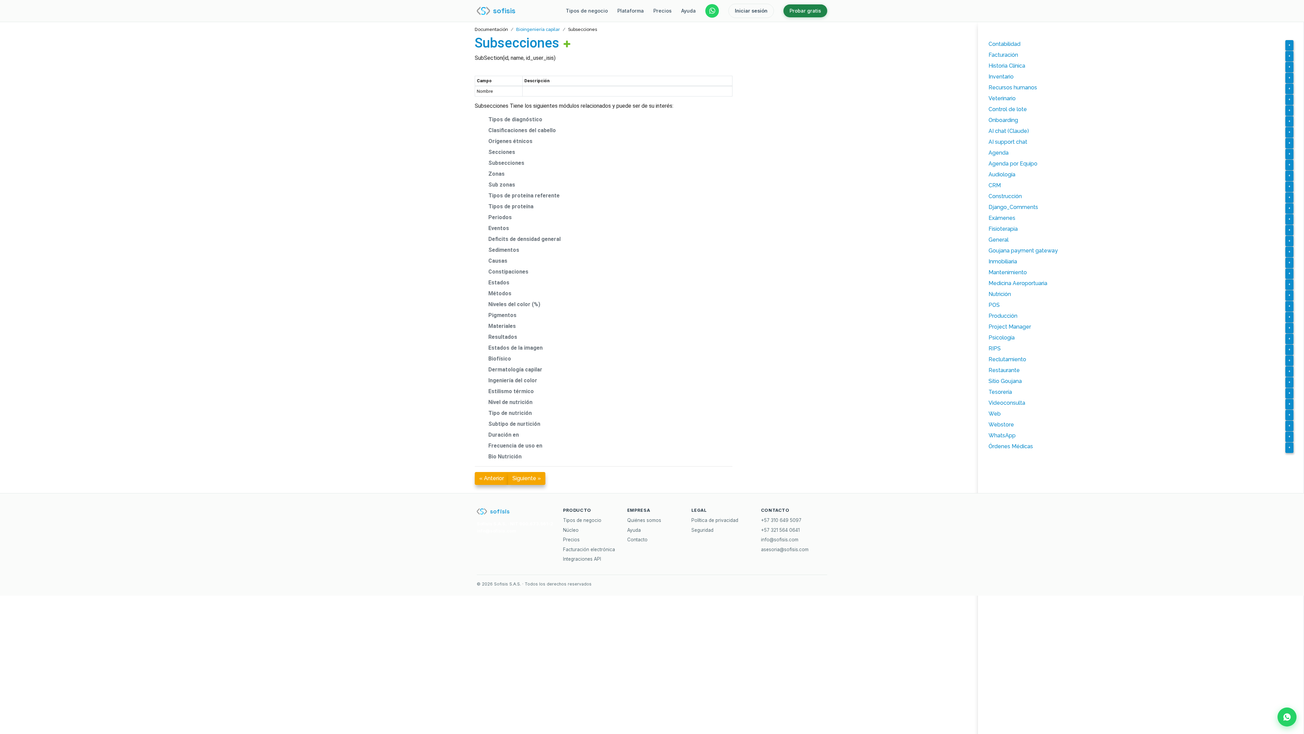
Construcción (1005, 196)
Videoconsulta (1007, 403)
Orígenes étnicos (510, 141)
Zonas (496, 174)
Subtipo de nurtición (514, 424)
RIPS (995, 348)
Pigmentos (502, 315)
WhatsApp (1002, 435)
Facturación (1003, 55)
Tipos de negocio (587, 11)
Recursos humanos (1013, 87)
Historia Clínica (1007, 66)
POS (994, 305)
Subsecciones (517, 43)
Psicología (1002, 337)
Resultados (502, 337)
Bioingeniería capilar (538, 29)
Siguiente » (526, 478)
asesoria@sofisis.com (785, 549)
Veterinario (1002, 98)
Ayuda (688, 11)
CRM (995, 185)
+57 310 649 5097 (781, 520)
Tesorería (1000, 392)
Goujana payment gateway (1023, 250)
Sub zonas (501, 184)
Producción (1003, 316)
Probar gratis (805, 11)
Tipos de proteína (510, 206)
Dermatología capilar (515, 369)
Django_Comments (1013, 207)
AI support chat (1008, 142)
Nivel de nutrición (510, 402)
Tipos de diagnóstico (515, 119)
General (999, 240)
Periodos (500, 217)
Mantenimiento (1008, 272)
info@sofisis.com (779, 539)
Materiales (502, 326)
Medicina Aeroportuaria (1018, 283)
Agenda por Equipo (1013, 163)
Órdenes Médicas (1011, 446)
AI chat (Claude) (1009, 131)
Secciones (501, 152)
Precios (662, 11)
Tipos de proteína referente (524, 195)
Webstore (1001, 424)
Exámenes (1002, 218)
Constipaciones (508, 271)
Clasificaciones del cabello (522, 130)
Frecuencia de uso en (515, 445)
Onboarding (1003, 120)
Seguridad (702, 530)
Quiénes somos (644, 520)
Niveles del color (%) (514, 304)
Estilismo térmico (511, 391)
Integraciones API (582, 559)
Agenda (999, 153)
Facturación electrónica (589, 549)
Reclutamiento (1007, 359)
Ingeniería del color (512, 380)
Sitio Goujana (1005, 381)
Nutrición (1000, 294)
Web (995, 413)
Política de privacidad (714, 520)
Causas (497, 261)
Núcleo (571, 530)
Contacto (637, 539)
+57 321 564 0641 (780, 530)
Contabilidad (1004, 44)
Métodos (499, 293)
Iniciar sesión (751, 11)
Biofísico (499, 358)
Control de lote (1008, 109)
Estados (498, 282)
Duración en (503, 435)
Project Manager (1010, 327)
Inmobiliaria (1003, 261)
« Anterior (491, 478)
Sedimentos (503, 250)
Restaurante (1004, 370)
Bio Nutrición (505, 456)
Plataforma (630, 11)
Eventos (498, 228)
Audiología (1002, 174)
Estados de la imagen (515, 348)
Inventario (1001, 76)
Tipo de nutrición (510, 413)
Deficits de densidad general (524, 239)
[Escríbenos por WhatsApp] (712, 11)
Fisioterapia (1003, 229)
